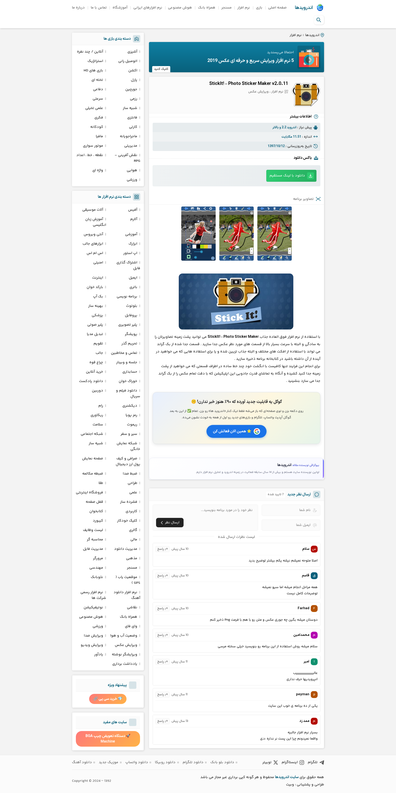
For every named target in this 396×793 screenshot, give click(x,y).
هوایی (132, 170)
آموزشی (131, 234)
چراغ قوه (96, 362)
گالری (133, 530)
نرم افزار (243, 8)
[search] (319, 20)
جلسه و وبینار (126, 362)
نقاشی (132, 607)
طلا (101, 483)
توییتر (267, 762)
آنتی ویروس (93, 234)
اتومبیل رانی (127, 61)
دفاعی (98, 89)
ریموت (132, 424)
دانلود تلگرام (193, 762)
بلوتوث (131, 306)
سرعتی (98, 99)
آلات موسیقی (92, 210)
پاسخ (160, 549)
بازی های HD (93, 70)
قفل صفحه (94, 502)
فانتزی (132, 117)
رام (100, 406)
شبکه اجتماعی (92, 434)
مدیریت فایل (93, 549)
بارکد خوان (95, 287)
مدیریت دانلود (125, 549)
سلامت (98, 424)
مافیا (99, 136)
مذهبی (131, 558)
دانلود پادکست (91, 381)
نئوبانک (97, 577)
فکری (98, 117)
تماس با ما (99, 8)
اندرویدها (304, 7)
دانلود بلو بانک (222, 762)
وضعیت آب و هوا (123, 636)
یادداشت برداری (124, 664)
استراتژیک (95, 61)
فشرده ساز (128, 502)
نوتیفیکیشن (93, 607)
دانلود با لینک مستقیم (287, 176)
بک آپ (98, 296)
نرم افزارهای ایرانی (147, 8)
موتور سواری (93, 146)
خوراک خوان (128, 381)
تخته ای (97, 80)
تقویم (98, 343)
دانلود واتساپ (136, 762)
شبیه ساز (130, 108)
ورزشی (132, 180)
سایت (294, 777)
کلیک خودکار (127, 521)
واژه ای (97, 170)
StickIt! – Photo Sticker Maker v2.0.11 (248, 83)
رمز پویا (131, 415)
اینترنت (97, 278)
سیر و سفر (129, 434)
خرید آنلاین (94, 372)
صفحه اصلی (277, 8)
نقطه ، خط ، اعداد (89, 155)
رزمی (133, 99)
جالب (99, 353)
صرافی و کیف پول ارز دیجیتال (128, 461)
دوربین (97, 391)
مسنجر (226, 8)
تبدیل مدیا (95, 334)
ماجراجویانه (128, 136)
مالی (133, 539)
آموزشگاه (120, 8)
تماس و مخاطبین (124, 353)
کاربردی (131, 511)
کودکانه (96, 127)
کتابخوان (96, 511)
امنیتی (98, 262)
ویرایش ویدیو (92, 645)
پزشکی (97, 315)
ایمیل (133, 278)
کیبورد (98, 521)
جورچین (131, 89)
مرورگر (98, 558)
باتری (133, 287)
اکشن (132, 70)
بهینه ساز (95, 306)
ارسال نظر (172, 522)
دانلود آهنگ (82, 762)
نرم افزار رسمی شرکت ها (93, 595)
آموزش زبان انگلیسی (95, 222)
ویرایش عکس (258, 91)
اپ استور (130, 253)
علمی (133, 492)
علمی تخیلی (94, 108)
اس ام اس (95, 253)
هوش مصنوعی (180, 8)
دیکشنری (129, 406)
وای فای (131, 626)
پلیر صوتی (95, 325)
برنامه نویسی (127, 296)
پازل (134, 80)
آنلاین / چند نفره (90, 52)
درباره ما (78, 8)
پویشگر (131, 334)
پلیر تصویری (127, 325)
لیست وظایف (93, 530)
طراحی (132, 483)
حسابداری (129, 372)
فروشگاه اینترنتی (89, 492)
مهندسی (96, 568)
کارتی (133, 127)
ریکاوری (97, 415)
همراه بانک (206, 8)
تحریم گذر (129, 343)
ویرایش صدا (93, 636)
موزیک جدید (108, 762)
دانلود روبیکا (165, 762)
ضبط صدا (130, 474)
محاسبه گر (95, 539)
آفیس (132, 210)
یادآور (98, 654)
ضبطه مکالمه (92, 474)
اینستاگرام (290, 762)
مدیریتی (130, 146)
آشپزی (132, 52)
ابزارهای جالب (92, 244)
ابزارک (133, 244)
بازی (259, 8)
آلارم (133, 219)
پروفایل (131, 315)
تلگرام (313, 762)
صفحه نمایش (92, 458)
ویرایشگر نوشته (124, 654)
